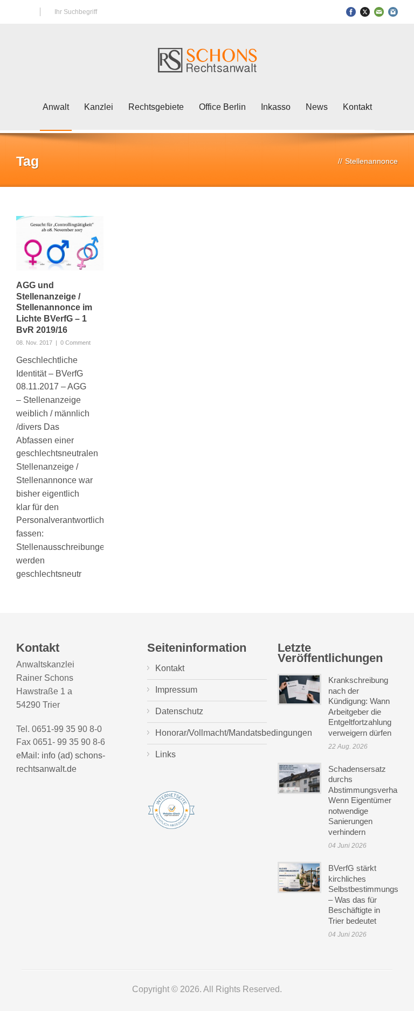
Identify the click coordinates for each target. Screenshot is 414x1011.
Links (165, 754)
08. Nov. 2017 (34, 342)
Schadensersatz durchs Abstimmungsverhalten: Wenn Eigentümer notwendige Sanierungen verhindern (370, 800)
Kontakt (357, 106)
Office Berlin (222, 106)
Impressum (176, 689)
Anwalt (56, 106)
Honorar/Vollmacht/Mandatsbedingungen (233, 732)
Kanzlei (98, 106)
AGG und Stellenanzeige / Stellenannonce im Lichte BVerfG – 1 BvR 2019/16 (54, 307)
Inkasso (276, 106)
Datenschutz (179, 711)
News (317, 106)
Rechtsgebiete (156, 106)
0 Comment (75, 342)
